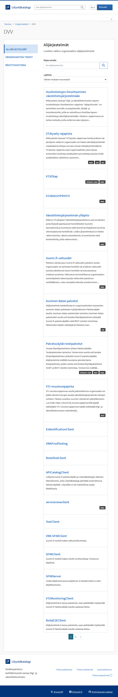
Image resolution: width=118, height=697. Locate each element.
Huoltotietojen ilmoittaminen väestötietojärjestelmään (66, 94)
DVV (34, 24)
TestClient (52, 522)
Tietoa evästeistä (85, 669)
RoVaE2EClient (56, 620)
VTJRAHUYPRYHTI (58, 196)
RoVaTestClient (56, 458)
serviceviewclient (57, 502)
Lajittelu (48, 74)
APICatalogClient (57, 472)
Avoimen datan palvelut (62, 301)
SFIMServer (53, 576)
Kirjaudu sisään (103, 8)
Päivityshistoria (15, 65)
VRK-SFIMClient (56, 536)
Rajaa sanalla (50, 60)
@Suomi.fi (77, 691)
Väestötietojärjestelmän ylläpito (67, 215)
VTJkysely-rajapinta (59, 134)
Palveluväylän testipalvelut (64, 344)
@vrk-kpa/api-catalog (102, 691)
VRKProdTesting (56, 443)
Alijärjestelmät (16, 49)
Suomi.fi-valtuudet (59, 258)
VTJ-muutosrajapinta (60, 386)
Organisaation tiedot (19, 57)
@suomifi (58, 691)
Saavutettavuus (104, 669)
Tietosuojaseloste (101, 675)
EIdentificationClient (60, 429)
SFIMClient (53, 554)
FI (92, 7)
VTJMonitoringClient (59, 598)
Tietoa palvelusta (64, 669)
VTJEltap (52, 176)
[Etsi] (82, 6)
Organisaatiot (21, 24)
